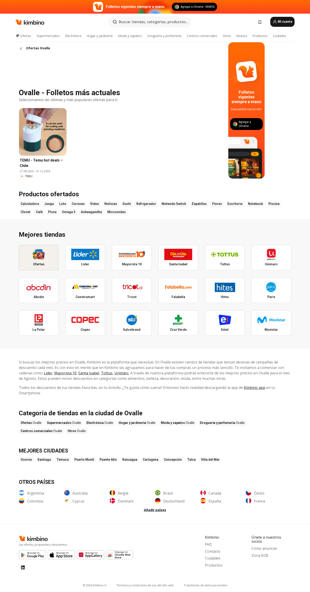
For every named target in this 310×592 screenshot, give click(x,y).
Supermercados (48, 36)
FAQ (208, 544)
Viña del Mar (210, 459)
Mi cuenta (284, 21)
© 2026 (94, 585)
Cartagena (150, 459)
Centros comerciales (202, 36)
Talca (191, 459)
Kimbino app (254, 387)
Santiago (44, 459)
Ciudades (279, 36)
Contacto (212, 551)
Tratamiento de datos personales (205, 585)
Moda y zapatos (130, 36)
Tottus (107, 373)
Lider (48, 373)
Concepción (173, 459)
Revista (241, 36)
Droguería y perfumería (164, 36)
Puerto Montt (84, 459)
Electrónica (73, 36)
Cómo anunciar (264, 548)
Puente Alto (108, 459)
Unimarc (121, 373)
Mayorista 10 (65, 373)
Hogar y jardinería (99, 36)
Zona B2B (259, 555)
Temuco (63, 459)
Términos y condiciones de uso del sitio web (145, 585)
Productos (260, 36)
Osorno (26, 459)
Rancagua (129, 459)
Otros (227, 36)
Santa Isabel (88, 373)
